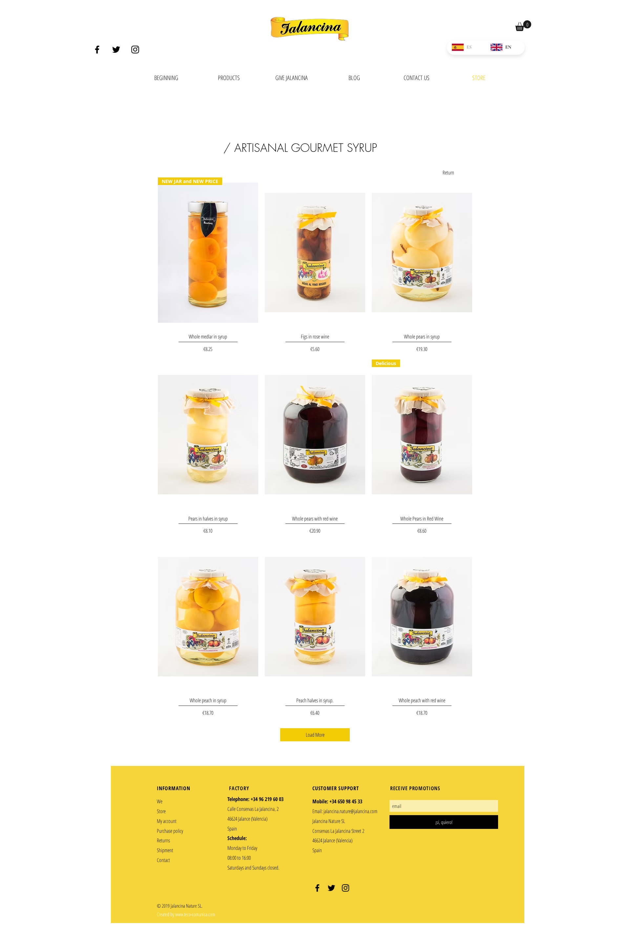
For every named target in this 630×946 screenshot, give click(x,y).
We (159, 801)
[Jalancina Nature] (317, 888)
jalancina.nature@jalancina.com (350, 811)
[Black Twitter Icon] (116, 49)
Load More (315, 734)
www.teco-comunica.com (195, 914)
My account (167, 821)
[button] (523, 25)
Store (161, 811)
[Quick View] (315, 252)
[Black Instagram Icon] (135, 49)
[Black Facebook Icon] (97, 49)
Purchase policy (170, 830)
